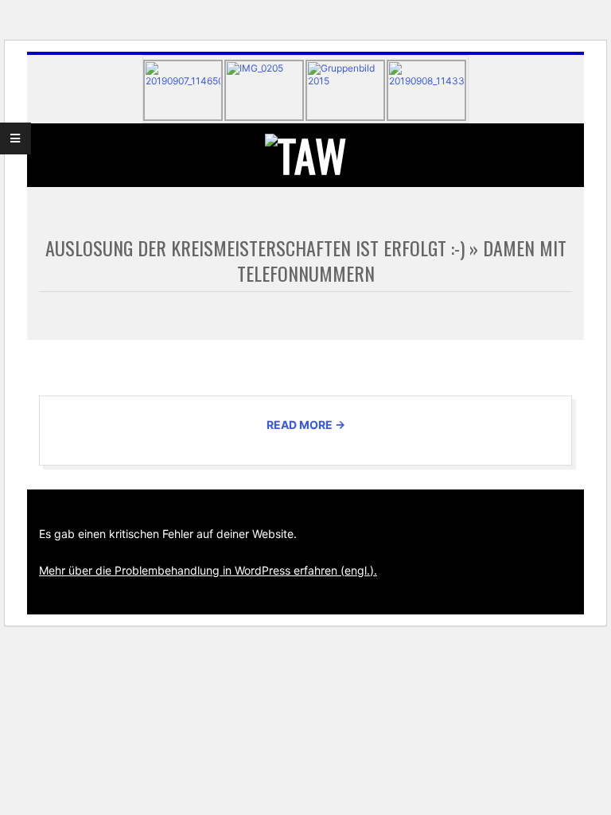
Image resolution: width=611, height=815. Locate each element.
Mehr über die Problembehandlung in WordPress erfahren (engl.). (208, 570)
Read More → (306, 424)
